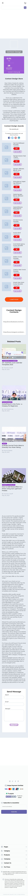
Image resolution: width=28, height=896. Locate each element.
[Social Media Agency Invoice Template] (6, 248)
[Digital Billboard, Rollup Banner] (6, 211)
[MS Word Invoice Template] (6, 224)
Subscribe (14, 811)
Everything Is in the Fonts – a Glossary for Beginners (12, 405)
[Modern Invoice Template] (6, 261)
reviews (19, 797)
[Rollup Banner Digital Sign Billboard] (6, 185)
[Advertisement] (14, 24)
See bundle (17, 151)
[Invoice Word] (6, 236)
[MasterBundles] (14, 3)
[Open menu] (3, 3)
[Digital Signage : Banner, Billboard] (6, 198)
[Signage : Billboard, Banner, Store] (6, 172)
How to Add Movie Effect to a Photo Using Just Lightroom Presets (12, 488)
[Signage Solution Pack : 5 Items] (6, 160)
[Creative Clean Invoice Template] (6, 273)
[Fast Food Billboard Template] (6, 147)
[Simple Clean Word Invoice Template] (6, 286)
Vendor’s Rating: (14, 72)
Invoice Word (17, 232)
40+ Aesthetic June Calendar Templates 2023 (12, 363)
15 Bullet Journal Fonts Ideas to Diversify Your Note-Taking (13, 446)
